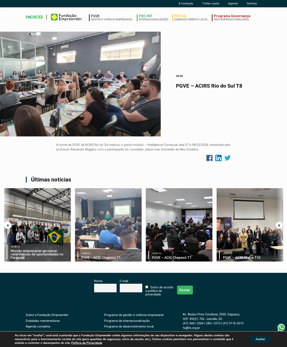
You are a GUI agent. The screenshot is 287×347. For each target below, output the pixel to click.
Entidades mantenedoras (43, 321)
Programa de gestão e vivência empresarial (133, 315)
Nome (98, 281)
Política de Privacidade (86, 343)
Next (279, 225)
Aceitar (260, 339)
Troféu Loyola (210, 3)
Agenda (233, 3)
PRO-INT (153, 17)
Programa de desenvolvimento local (129, 326)
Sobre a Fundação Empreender (47, 315)
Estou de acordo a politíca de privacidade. (159, 291)
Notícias (252, 3)
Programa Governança (232, 17)
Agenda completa (38, 326)
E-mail (124, 281)
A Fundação (186, 3)
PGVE (112, 17)
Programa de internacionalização (127, 321)
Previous (7, 225)
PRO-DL (191, 17)
